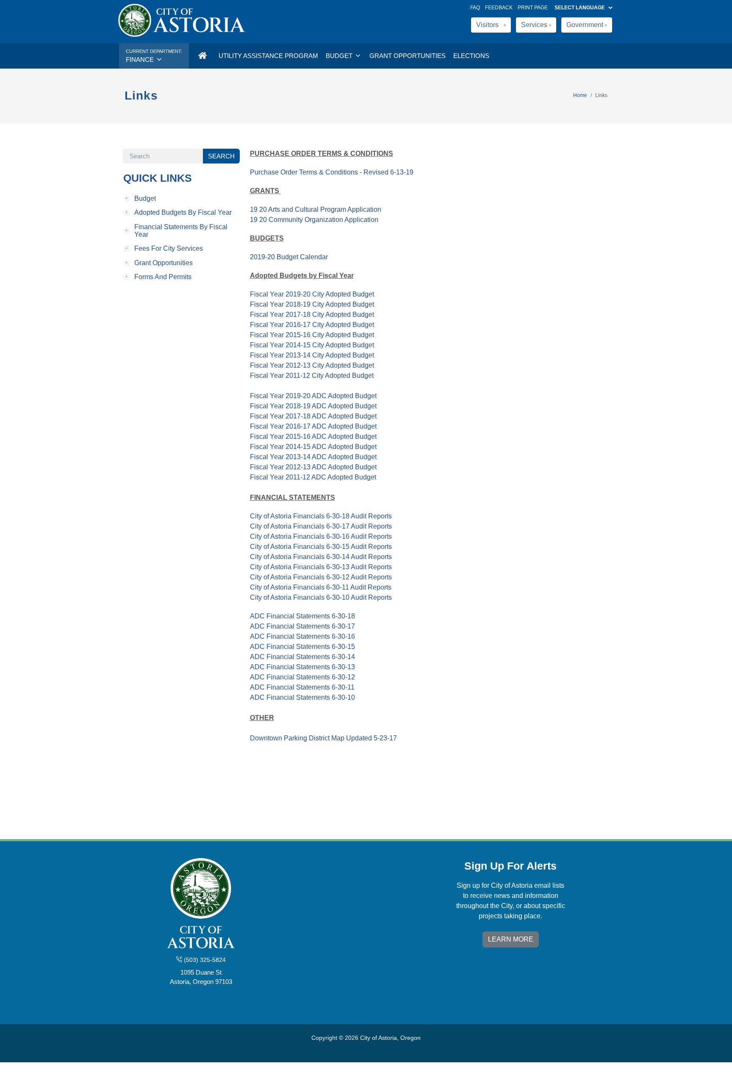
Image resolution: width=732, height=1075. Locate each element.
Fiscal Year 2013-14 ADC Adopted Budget (313, 456)
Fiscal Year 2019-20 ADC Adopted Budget (313, 395)
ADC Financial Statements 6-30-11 (302, 687)
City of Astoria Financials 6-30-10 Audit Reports (321, 597)
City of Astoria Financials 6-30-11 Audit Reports (320, 587)
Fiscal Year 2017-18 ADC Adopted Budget (313, 416)
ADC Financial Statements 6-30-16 (302, 636)
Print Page (533, 8)
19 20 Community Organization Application (314, 219)
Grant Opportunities (407, 55)
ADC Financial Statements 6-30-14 (302, 656)
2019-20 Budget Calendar (289, 256)
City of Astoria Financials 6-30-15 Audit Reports (321, 546)
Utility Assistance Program (268, 55)
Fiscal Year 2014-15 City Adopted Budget (312, 345)
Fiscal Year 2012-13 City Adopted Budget (312, 365)
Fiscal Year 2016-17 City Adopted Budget (312, 324)
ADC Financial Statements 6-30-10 (302, 697)
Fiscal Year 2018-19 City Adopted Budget (312, 304)
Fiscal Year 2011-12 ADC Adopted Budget (313, 477)
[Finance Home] (202, 56)
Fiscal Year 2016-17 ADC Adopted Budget (313, 426)
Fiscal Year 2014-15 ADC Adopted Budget (313, 446)
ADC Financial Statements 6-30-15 (302, 646)
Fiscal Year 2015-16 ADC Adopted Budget (313, 436)
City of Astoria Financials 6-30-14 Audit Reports (321, 556)
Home (580, 95)
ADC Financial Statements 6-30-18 (302, 616)
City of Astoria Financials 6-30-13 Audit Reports (321, 567)
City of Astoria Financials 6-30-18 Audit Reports (321, 516)
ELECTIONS (471, 55)
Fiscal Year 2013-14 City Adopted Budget (312, 355)
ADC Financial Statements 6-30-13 (302, 666)
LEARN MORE (510, 939)
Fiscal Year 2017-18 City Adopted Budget (312, 314)
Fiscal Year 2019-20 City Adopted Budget (312, 294)
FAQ (475, 8)
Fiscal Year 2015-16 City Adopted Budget (312, 334)
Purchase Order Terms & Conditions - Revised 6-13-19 (331, 172)
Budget (340, 55)
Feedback (499, 8)
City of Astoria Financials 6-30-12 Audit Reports (321, 577)
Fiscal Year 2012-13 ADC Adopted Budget (313, 467)
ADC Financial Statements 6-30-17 (302, 626)
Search (221, 156)
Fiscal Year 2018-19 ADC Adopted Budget (313, 406)
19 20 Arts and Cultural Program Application (315, 209)
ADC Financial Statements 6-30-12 (302, 677)
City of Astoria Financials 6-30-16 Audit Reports (321, 536)
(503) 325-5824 (204, 959)
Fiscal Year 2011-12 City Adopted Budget (312, 375)
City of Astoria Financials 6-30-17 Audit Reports (321, 526)
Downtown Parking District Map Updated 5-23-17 (323, 738)
